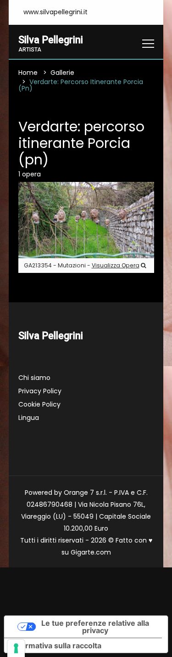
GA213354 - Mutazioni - (81, 265)
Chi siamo (34, 377)
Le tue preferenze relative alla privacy (95, 626)
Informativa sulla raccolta (56, 645)
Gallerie (62, 72)
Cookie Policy (39, 404)
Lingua (28, 417)
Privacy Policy (39, 391)
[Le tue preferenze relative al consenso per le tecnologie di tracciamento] (16, 648)
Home (28, 72)
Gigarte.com (91, 552)
